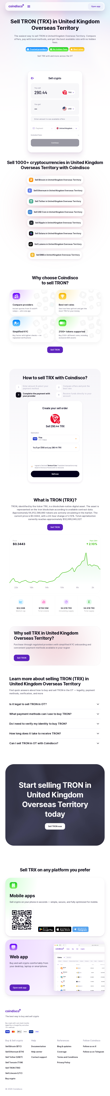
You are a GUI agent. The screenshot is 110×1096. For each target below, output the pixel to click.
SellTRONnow (55, 826)
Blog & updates (64, 1046)
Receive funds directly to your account (77, 394)
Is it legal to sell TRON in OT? (28, 704)
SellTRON (55, 350)
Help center (36, 1052)
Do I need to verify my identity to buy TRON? (38, 723)
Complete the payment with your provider (38, 394)
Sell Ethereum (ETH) (14, 1052)
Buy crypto (10, 1078)
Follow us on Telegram (93, 1052)
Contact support (39, 1057)
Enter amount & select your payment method (35, 387)
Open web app (19, 988)
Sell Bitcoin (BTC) (13, 1046)
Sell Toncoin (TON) (14, 1062)
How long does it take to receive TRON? (35, 733)
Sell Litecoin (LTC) (13, 1073)
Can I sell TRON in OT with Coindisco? (33, 743)
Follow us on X (89, 1046)
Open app (95, 6)
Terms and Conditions (67, 1057)
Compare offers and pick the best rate (76, 387)
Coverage (62, 1052)
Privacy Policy (63, 1062)
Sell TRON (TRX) (12, 1068)
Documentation (38, 1046)
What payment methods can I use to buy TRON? (40, 714)
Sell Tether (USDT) (14, 1057)
